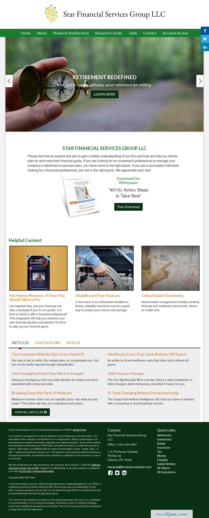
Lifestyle (162, 460)
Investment (164, 439)
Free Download (128, 206)
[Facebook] (205, 31)
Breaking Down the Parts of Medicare (42, 393)
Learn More (105, 94)
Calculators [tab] (47, 342)
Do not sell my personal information (36, 471)
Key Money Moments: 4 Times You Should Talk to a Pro (37, 297)
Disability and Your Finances (97, 295)
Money (161, 456)
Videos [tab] (73, 342)
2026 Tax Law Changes (126, 373)
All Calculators (166, 472)
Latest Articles (166, 464)
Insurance (163, 447)
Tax (159, 451)
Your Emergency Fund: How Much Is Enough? (48, 373)
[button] (42, 33)
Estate (161, 443)
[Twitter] (205, 39)
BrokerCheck (79, 429)
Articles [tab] (20, 342)
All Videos (163, 468)
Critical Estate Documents (162, 295)
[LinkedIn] (205, 47)
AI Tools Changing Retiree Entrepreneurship (143, 393)
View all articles (29, 412)
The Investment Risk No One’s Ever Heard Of (48, 354)
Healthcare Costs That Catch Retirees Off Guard (147, 354)
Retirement (164, 435)
